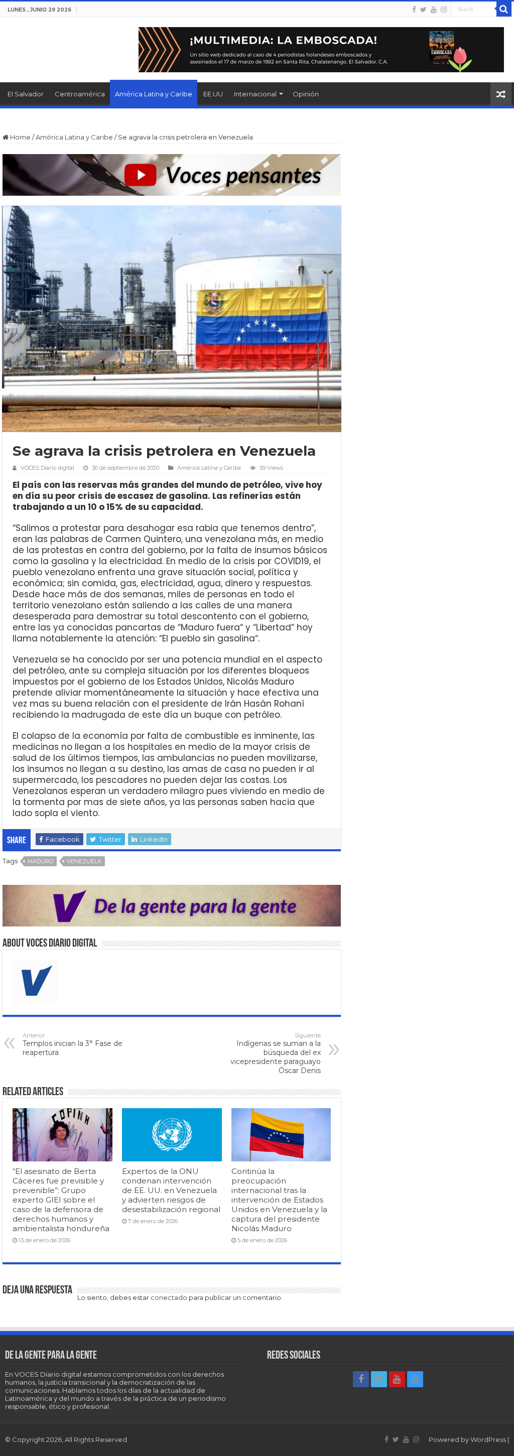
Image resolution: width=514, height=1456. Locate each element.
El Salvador (26, 94)
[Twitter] (423, 10)
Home (20, 137)
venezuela (84, 861)
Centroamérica (80, 94)
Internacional (255, 94)
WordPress (488, 1439)
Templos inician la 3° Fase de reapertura (72, 1044)
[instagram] (444, 10)
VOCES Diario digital (47, 467)
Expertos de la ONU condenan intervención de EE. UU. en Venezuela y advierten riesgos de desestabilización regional (171, 1190)
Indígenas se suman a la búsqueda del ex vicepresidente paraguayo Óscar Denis (275, 1053)
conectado (169, 1297)
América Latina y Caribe (153, 94)
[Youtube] (434, 10)
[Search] (503, 9)
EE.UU (213, 94)
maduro (40, 861)
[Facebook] (414, 10)
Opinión (306, 94)
